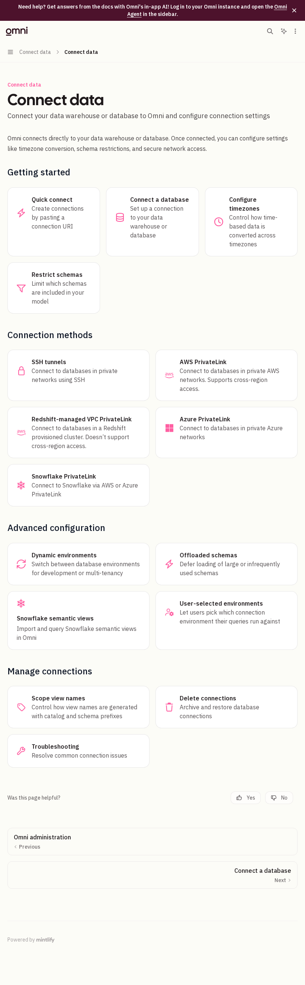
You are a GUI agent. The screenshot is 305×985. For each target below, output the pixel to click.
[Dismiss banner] (294, 10)
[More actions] (295, 31)
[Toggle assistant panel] (283, 31)
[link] (53, 221)
